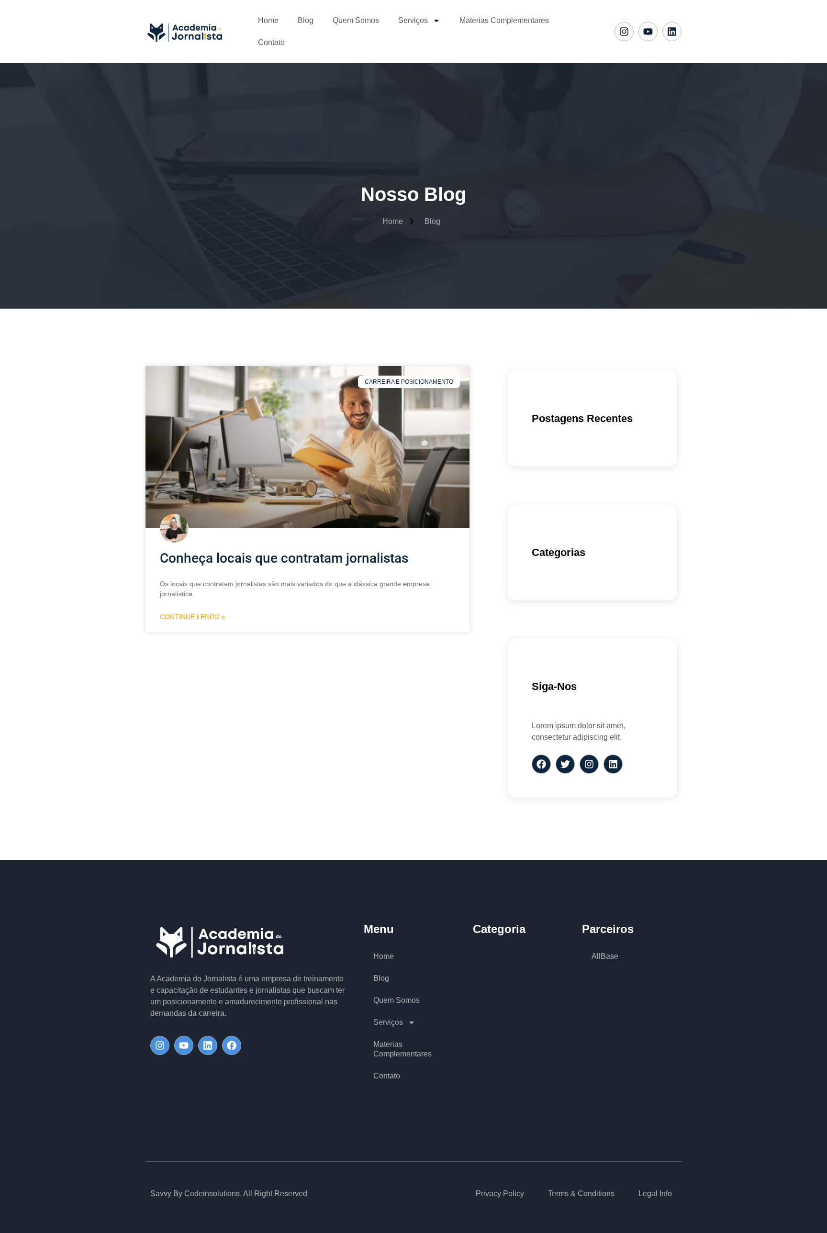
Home (268, 20)
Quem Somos (356, 20)
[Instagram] (624, 31)
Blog (305, 20)
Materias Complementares (504, 20)
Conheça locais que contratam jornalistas (284, 558)
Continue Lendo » (192, 617)
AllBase (605, 956)
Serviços (413, 20)
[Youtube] (648, 31)
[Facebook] (231, 1045)
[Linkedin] (672, 31)
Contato (271, 42)
